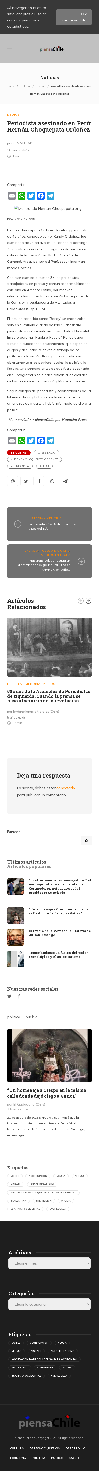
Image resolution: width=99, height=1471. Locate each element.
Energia (31, 550)
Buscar (13, 831)
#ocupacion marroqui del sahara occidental (43, 1192)
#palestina (18, 1200)
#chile (15, 1176)
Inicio (11, 86)
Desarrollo (76, 1448)
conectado (65, 788)
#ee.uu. (80, 1176)
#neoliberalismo (42, 1184)
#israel (16, 1184)
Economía (18, 1458)
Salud (74, 1458)
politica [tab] (13, 1016)
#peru (44, 466)
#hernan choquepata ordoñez (34, 459)
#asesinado (46, 452)
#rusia (66, 1200)
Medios (40, 86)
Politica (38, 1458)
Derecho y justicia (45, 1448)
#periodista (20, 466)
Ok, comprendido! (74, 17)
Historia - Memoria (45, 518)
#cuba (61, 1176)
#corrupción (38, 1176)
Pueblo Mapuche (55, 550)
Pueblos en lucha (55, 555)
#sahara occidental (25, 1208)
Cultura (25, 86)
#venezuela (58, 1208)
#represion (44, 1200)
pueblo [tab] (31, 1016)
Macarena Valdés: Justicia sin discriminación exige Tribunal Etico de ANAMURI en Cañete (44, 565)
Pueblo (57, 1458)
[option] (49, 672)
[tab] (26, 862)
